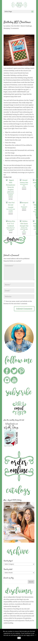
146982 (10, 230)
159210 (24, 232)
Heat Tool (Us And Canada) (10, 210)
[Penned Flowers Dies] (24, 182)
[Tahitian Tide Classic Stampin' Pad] (24, 226)
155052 (10, 197)
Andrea (7, 26)
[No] (36, 635)
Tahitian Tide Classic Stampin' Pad (24, 229)
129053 (10, 212)
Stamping (7, 28)
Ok (19, 638)
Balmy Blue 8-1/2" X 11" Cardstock (10, 228)
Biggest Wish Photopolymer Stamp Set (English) (10, 193)
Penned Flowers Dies (24, 185)
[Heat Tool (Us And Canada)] (10, 207)
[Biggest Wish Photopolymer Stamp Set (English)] (10, 189)
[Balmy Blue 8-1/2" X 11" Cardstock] (10, 226)
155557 (24, 187)
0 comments (15, 28)
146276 (24, 208)
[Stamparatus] (24, 205)
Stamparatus (24, 206)
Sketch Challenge (26, 26)
